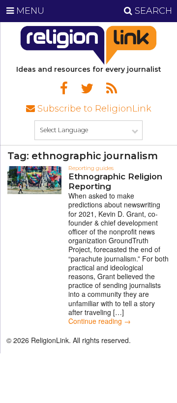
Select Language (64, 130)
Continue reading (99, 321)
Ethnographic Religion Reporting (115, 181)
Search (152, 10)
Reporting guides (91, 168)
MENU (29, 10)
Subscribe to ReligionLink (93, 108)
